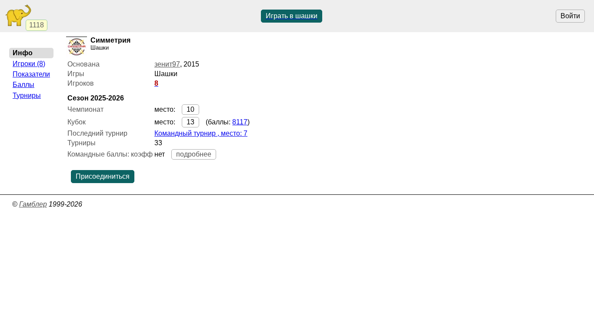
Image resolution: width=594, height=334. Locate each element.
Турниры (27, 95)
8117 (239, 122)
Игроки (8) (29, 63)
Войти (570, 16)
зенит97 (167, 64)
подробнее (193, 154)
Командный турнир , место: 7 (200, 133)
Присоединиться (103, 176)
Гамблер (33, 204)
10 (190, 109)
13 (190, 122)
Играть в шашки (291, 16)
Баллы (23, 84)
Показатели (31, 74)
